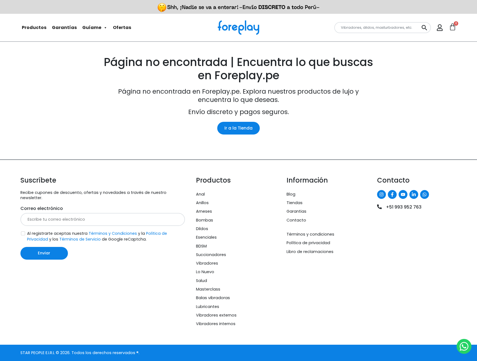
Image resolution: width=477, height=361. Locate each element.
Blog (291, 194)
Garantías (64, 27)
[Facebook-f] (392, 194)
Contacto (296, 220)
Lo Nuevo (205, 272)
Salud (201, 280)
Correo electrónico (41, 208)
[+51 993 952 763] (379, 206)
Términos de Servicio (80, 239)
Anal (200, 194)
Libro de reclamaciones (310, 251)
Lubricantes (207, 306)
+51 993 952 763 (404, 207)
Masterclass (208, 289)
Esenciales (206, 237)
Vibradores (207, 263)
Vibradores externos (216, 315)
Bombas (204, 220)
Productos (34, 27)
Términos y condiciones (310, 234)
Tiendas (295, 202)
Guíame (91, 27)
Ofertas (122, 27)
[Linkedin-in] (413, 194)
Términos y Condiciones (113, 233)
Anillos (202, 202)
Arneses (204, 211)
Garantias (296, 211)
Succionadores (211, 254)
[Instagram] (381, 194)
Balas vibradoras (213, 298)
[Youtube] (403, 194)
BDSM (201, 246)
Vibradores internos (215, 323)
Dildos (202, 228)
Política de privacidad (308, 243)
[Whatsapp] (424, 194)
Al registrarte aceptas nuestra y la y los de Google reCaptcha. (97, 236)
